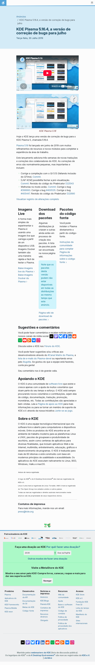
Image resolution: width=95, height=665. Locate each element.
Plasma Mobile (11, 608)
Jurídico (48, 658)
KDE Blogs (44, 601)
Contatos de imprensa (45, 609)
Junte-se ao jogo (63, 410)
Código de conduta (62, 612)
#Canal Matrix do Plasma (60, 355)
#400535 (51, 190)
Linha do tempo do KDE (82, 609)
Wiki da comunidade (63, 596)
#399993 (25, 190)
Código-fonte (28, 611)
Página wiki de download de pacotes (46, 316)
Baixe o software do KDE (65, 605)
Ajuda (60, 601)
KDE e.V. (79, 598)
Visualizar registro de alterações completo (37, 199)
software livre (55, 384)
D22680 (71, 193)
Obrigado (44, 620)
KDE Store (80, 595)
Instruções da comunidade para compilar (66, 245)
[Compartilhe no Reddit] (74, 336)
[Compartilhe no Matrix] (51, 336)
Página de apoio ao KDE (50, 404)
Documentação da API (29, 596)
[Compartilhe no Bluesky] (61, 336)
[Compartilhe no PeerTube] (29, 340)
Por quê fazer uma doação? (63, 546)
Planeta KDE (45, 604)
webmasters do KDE (41, 652)
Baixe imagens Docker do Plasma (25, 278)
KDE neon (9, 612)
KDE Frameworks (12, 604)
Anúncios (21, 16)
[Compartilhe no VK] (34, 340)
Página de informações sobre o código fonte (67, 257)
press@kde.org (26, 511)
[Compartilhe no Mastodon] (56, 336)
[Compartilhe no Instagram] (38, 340)
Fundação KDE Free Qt (82, 603)
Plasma (8, 595)
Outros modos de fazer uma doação (47, 558)
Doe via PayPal (64, 553)
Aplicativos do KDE (10, 599)
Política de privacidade (63, 618)
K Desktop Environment (43, 655)
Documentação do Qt (29, 602)
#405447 (25, 193)
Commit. (37, 176)
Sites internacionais (81, 622)
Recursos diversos (44, 615)
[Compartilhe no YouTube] (25, 340)
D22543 (69, 183)
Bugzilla (27, 362)
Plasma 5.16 (22, 145)
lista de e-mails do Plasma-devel (34, 358)
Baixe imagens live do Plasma (25, 270)
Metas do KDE (28, 607)
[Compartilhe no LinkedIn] (70, 336)
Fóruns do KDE (52, 346)
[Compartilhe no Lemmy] (20, 340)
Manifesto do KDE (81, 615)
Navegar (47, 580)
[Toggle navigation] (92, 3)
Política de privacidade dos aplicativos (65, 626)
